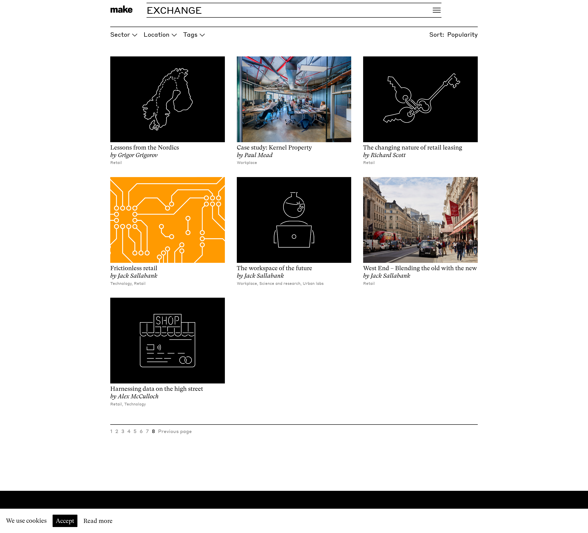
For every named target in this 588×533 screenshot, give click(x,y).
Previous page (175, 431)
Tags (190, 34)
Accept (65, 520)
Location (157, 34)
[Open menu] (436, 10)
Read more (98, 520)
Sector (120, 34)
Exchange (174, 10)
